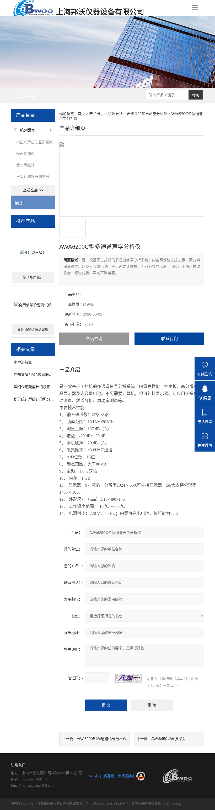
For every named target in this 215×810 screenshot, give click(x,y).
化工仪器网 (139, 804)
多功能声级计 (33, 277)
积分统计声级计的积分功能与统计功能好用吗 (50, 399)
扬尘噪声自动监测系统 (34, 142)
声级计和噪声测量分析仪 (36, 176)
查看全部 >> (33, 190)
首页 (81, 114)
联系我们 (169, 338)
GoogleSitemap (171, 804)
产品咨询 (93, 338)
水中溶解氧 (23, 362)
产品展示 (96, 114)
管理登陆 (154, 804)
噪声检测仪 (25, 153)
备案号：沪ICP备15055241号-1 (94, 804)
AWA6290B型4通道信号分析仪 (102, 739)
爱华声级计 (25, 165)
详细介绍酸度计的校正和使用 (37, 387)
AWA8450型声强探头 (168, 739)
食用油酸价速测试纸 (33, 329)
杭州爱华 (115, 114)
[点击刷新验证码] (128, 678)
